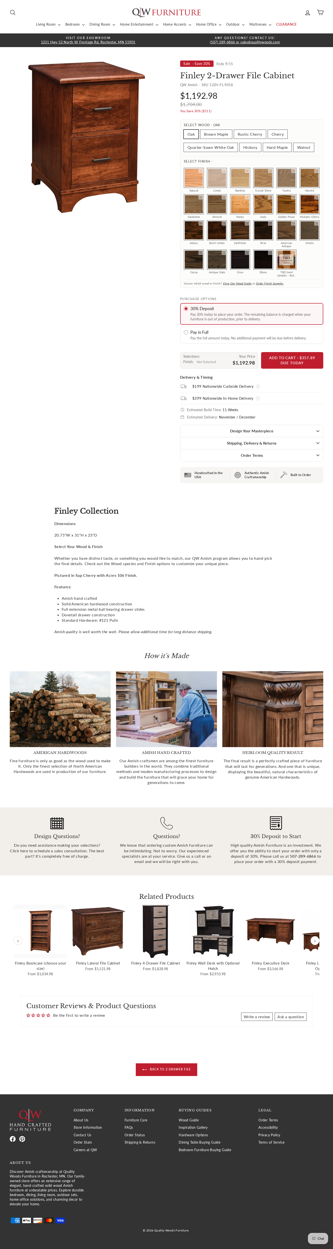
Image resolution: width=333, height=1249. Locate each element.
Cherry (278, 134)
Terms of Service (271, 1142)
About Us (81, 1120)
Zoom (200, 171)
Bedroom (73, 24)
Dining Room (100, 24)
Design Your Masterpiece (252, 430)
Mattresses (258, 24)
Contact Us (82, 1135)
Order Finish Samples (270, 283)
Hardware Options (193, 1135)
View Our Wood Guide (237, 283)
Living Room (46, 24)
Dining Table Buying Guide (199, 1142)
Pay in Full (199, 332)
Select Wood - (202, 125)
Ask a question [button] (290, 1016)
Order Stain (83, 1142)
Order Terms (252, 455)
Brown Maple (216, 134)
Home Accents (175, 24)
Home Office (207, 24)
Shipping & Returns (140, 1142)
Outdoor (233, 24)
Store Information (88, 1127)
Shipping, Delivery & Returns (251, 443)
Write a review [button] (257, 1016)
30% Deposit (202, 308)
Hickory (250, 147)
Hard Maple (277, 147)
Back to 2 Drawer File (170, 1069)
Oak (191, 134)
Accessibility (268, 1127)
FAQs (129, 1127)
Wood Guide (189, 1120)
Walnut (303, 147)
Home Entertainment (137, 24)
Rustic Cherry (250, 134)
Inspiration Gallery (193, 1127)
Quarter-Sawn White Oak (210, 147)
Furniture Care (136, 1120)
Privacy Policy (269, 1135)
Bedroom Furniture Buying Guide (205, 1150)
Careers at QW (85, 1150)
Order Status (135, 1135)
